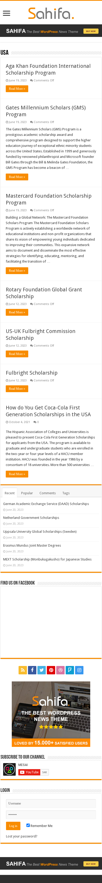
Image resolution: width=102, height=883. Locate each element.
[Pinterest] (51, 670)
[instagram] (79, 670)
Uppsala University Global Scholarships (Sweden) (40, 532)
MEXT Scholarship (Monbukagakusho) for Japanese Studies (47, 559)
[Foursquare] (70, 670)
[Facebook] (32, 670)
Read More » (17, 89)
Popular (27, 493)
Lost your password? (21, 836)
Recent (10, 493)
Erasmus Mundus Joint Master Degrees (32, 545)
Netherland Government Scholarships (31, 518)
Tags (66, 493)
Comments (47, 493)
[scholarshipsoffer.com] (51, 12)
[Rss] (23, 670)
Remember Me (41, 826)
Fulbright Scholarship (32, 373)
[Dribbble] (60, 670)
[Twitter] (41, 670)
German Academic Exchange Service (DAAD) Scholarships (46, 504)
